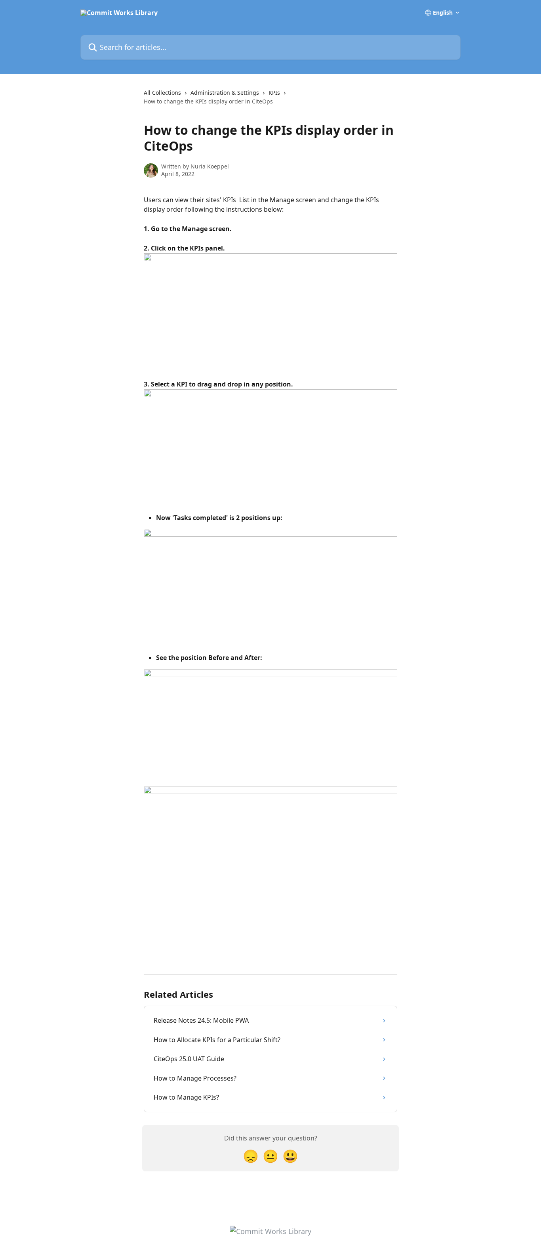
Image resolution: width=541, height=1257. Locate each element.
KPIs (274, 92)
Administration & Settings (224, 92)
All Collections (162, 92)
